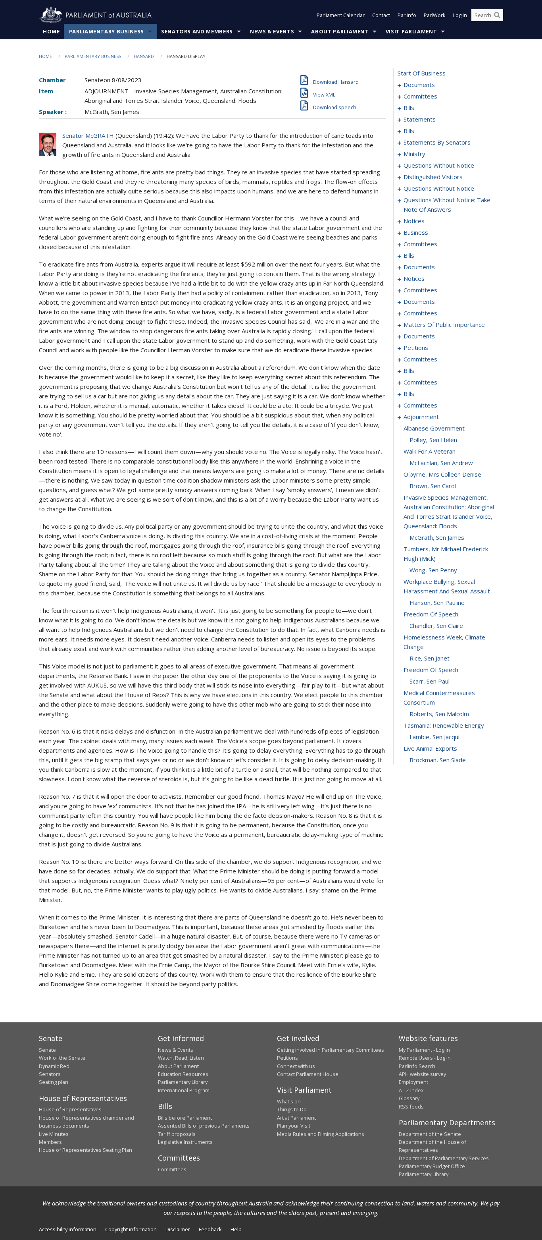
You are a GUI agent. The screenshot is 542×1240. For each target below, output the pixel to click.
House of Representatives (70, 1109)
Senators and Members (197, 31)
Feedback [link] (210, 1229)
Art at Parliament (296, 1117)
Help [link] (236, 1229)
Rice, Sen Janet (429, 658)
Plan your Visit (293, 1125)
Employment (413, 1081)
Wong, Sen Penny (433, 570)
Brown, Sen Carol (432, 486)
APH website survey (422, 1074)
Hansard (144, 56)
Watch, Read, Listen (181, 1057)
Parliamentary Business (106, 31)
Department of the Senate (430, 1134)
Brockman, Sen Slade (437, 760)
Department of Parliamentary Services (444, 1158)
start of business (422, 73)
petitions (416, 348)
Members (50, 1141)
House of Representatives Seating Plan (85, 1149)
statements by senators (437, 142)
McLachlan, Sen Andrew (441, 463)
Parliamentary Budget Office (432, 1166)
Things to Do (292, 1109)
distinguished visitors (433, 177)
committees (420, 96)
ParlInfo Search (417, 1066)
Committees (172, 1169)
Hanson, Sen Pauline (437, 602)
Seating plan (53, 1081)
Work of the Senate (62, 1057)
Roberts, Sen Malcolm (439, 714)
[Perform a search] (497, 15)
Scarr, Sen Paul (429, 681)
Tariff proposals (177, 1134)
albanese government (434, 428)
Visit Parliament (411, 31)
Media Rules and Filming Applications (320, 1134)
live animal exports (430, 748)
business (416, 232)
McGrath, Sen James (436, 537)
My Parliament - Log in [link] (424, 1049)
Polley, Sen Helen (433, 440)
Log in (460, 15)
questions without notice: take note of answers (447, 204)
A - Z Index (411, 1090)
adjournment (421, 417)
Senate (47, 1049)
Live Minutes (54, 1134)
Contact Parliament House (307, 1074)
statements (420, 119)
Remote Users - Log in (425, 1057)
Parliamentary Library (183, 1081)
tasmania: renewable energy (444, 725)
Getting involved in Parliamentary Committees (330, 1049)
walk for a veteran (430, 451)
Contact (381, 15)
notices (414, 221)
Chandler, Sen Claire (436, 626)
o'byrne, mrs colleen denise (442, 474)
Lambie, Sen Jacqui (434, 737)
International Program (183, 1090)
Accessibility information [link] (67, 1229)
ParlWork (435, 15)
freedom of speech (431, 614)
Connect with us (296, 1066)
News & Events (272, 31)
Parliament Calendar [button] (341, 15)
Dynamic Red (54, 1066)
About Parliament (339, 31)
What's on (289, 1101)
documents (419, 85)
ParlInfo (407, 15)
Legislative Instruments (185, 1141)
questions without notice (439, 165)
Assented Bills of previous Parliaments (204, 1125)
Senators (50, 1074)
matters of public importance (444, 324)
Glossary (409, 1098)
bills (409, 108)
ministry (414, 154)
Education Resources (183, 1074)
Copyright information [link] (131, 1229)
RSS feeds (411, 1106)
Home (51, 31)
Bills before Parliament (185, 1117)
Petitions (287, 1057)
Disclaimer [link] (177, 1229)
